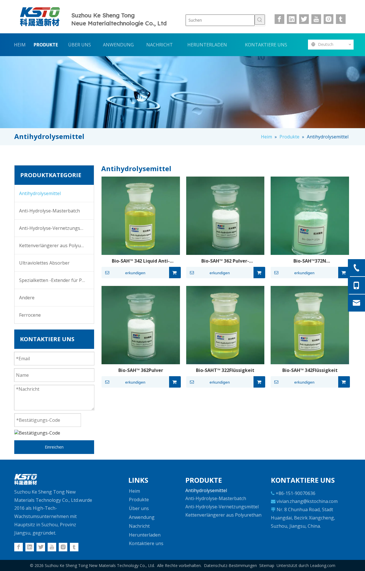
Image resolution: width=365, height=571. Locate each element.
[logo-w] (25, 479)
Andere (27, 297)
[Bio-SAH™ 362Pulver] (141, 325)
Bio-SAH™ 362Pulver (140, 370)
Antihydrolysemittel (40, 193)
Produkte (139, 499)
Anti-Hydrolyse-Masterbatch (49, 211)
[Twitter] (304, 19)
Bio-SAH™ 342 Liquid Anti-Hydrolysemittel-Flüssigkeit (140, 261)
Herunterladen (145, 535)
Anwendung (142, 517)
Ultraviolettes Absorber (44, 263)
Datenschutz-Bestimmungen (230, 565)
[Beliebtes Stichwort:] (260, 20)
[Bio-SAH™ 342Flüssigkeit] (310, 325)
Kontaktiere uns (146, 543)
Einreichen (54, 447)
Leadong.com (322, 565)
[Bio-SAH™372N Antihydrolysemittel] (310, 215)
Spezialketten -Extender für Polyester (56, 280)
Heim (134, 491)
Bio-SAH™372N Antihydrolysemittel (310, 261)
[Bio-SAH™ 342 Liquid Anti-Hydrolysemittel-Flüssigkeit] (141, 215)
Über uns (139, 508)
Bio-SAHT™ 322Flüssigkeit (225, 370)
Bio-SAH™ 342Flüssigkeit (310, 370)
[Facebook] (279, 19)
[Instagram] (328, 19)
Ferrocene (30, 315)
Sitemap (266, 565)
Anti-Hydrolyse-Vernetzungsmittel (55, 228)
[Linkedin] (292, 19)
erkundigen (135, 273)
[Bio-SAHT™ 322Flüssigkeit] (225, 325)
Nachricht (139, 526)
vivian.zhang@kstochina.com (307, 501)
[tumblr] (341, 19)
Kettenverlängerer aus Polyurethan (56, 245)
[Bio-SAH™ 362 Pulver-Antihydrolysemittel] (225, 215)
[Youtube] (316, 19)
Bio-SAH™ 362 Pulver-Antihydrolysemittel (225, 261)
